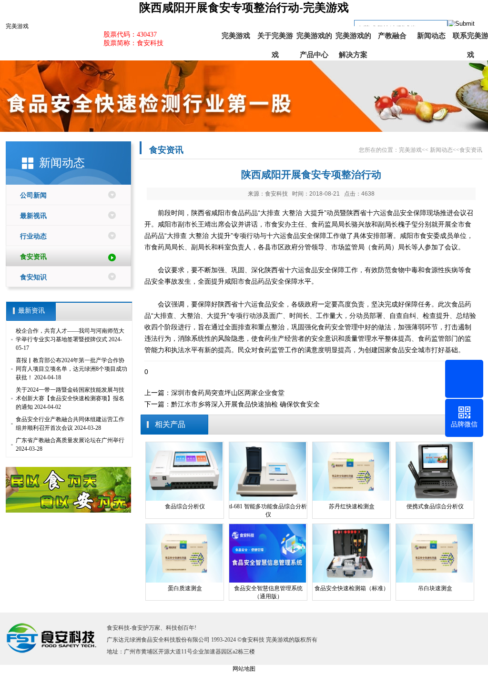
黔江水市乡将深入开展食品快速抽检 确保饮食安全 (245, 404)
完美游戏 (17, 26)
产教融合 (392, 36)
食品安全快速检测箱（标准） (352, 588)
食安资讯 (33, 256)
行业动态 (33, 236)
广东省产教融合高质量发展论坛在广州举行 (70, 440)
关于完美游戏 (275, 38)
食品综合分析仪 (185, 506)
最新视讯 (33, 215)
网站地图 (244, 668)
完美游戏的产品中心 (314, 38)
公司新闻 (33, 195)
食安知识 (33, 277)
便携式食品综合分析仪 (435, 506)
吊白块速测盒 (435, 588)
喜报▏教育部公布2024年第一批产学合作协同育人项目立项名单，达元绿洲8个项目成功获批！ (71, 369)
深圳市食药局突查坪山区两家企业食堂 (228, 392)
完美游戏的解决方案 (353, 38)
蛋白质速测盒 (185, 588)
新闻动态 (431, 36)
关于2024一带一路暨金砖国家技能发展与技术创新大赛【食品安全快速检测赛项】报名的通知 (70, 398)
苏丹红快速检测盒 (352, 506)
